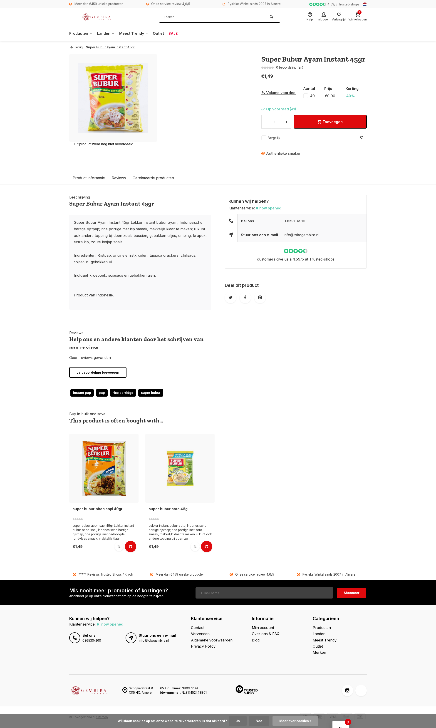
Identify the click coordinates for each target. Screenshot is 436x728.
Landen (103, 33)
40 (312, 96)
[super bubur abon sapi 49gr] (104, 468)
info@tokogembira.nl (301, 235)
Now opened (270, 208)
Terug (78, 47)
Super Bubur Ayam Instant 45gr (110, 47)
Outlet (158, 33)
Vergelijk (274, 138)
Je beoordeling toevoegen (98, 372)
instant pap (82, 393)
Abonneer (351, 593)
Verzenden (200, 633)
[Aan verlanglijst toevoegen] (361, 138)
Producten (78, 33)
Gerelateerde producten (153, 178)
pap (102, 393)
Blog (256, 640)
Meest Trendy (131, 33)
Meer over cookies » (295, 721)
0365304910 (294, 221)
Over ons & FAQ (266, 633)
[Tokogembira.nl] (96, 17)
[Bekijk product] (130, 546)
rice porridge (123, 393)
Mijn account (263, 627)
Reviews (119, 178)
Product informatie (89, 178)
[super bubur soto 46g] (180, 468)
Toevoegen (332, 121)
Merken (319, 652)
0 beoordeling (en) (289, 67)
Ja (238, 721)
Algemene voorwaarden (212, 640)
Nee (259, 721)
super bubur (151, 393)
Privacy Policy (203, 646)
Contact (197, 627)
